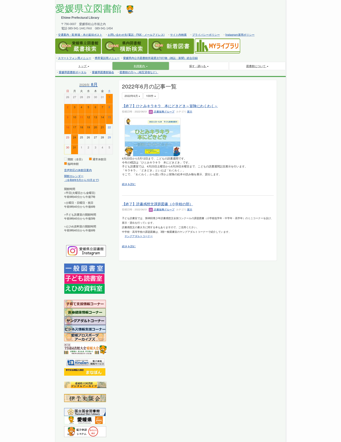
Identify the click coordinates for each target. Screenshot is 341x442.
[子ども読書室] (84, 278)
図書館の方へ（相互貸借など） (139, 72)
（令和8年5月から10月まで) (81, 180)
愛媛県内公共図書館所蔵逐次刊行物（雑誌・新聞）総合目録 (160, 58)
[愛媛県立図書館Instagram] (86, 250)
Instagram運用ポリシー (240, 35)
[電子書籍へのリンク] (85, 362)
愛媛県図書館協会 (103, 72)
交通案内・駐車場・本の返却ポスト (80, 35)
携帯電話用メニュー (107, 58)
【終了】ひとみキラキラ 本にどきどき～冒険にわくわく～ (170, 105)
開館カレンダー (73, 176)
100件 (150, 96)
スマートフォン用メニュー (74, 58)
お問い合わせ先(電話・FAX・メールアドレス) (136, 35)
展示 (189, 111)
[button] (140, 66)
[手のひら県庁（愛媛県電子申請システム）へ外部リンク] (85, 431)
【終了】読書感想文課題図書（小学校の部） (157, 203)
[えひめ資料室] (84, 288)
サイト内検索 (178, 35)
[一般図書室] (84, 268)
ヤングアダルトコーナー (139, 236)
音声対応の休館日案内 (78, 170)
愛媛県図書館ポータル (72, 72)
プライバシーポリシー (206, 35)
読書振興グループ (163, 111)
